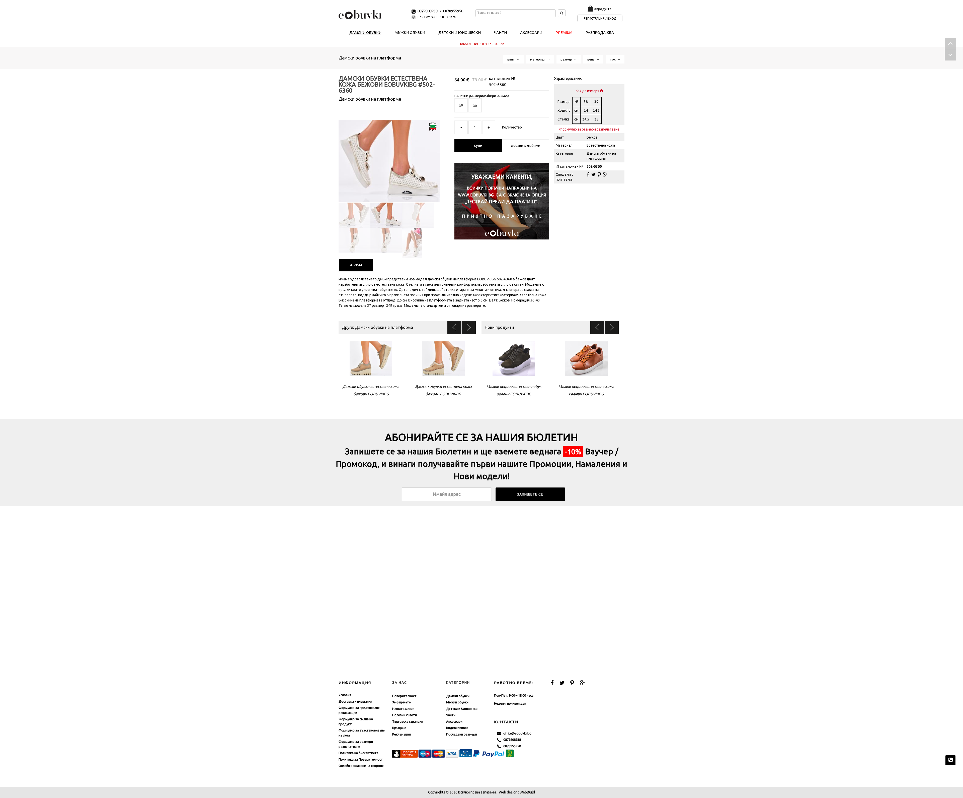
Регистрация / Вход (600, 18)
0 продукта (602, 9)
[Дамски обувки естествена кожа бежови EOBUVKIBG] (389, 156)
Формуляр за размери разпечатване (589, 129)
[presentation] (356, 265)
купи (478, 146)
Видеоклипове (457, 727)
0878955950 (453, 11)
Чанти (450, 715)
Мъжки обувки (457, 702)
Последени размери (461, 734)
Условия (345, 695)
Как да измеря (588, 91)
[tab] (356, 265)
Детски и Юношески (461, 708)
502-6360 (497, 84)
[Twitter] (593, 174)
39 (475, 105)
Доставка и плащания (355, 701)
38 (461, 105)
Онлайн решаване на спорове (361, 765)
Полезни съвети (404, 715)
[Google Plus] (605, 174)
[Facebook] (588, 174)
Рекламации (401, 734)
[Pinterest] (599, 174)
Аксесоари (454, 721)
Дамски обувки (457, 696)
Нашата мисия (403, 708)
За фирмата (401, 702)
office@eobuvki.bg (516, 733)
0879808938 (428, 11)
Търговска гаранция (407, 721)
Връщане (399, 727)
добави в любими (525, 146)
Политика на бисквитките (358, 753)
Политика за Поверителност (361, 759)
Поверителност (404, 696)
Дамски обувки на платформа (370, 57)
